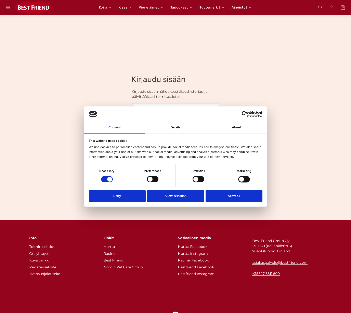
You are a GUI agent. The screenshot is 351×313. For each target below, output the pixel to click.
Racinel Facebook (193, 260)
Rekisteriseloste (42, 267)
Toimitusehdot (42, 247)
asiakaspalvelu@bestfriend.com (280, 262)
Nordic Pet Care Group (123, 267)
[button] (8, 7)
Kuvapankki (39, 260)
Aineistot (239, 7)
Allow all (234, 196)
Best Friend (114, 260)
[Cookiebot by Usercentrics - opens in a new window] (244, 114)
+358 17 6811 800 (266, 274)
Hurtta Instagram (193, 254)
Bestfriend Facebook (196, 267)
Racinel (110, 254)
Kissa (123, 7)
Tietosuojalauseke (44, 274)
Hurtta (109, 247)
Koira (103, 7)
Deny (117, 196)
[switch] (152, 179)
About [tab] (236, 127)
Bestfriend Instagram (196, 274)
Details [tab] (176, 127)
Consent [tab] (114, 127)
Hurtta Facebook (192, 247)
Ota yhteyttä (40, 254)
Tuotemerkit (209, 7)
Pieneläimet (149, 7)
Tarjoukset (179, 7)
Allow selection (176, 196)
